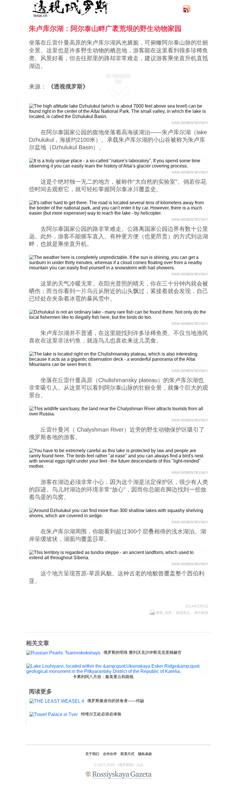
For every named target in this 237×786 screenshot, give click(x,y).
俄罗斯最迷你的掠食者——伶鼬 (115, 700)
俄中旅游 (201, 613)
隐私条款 (145, 754)
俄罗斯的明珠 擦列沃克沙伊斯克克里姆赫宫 (142, 652)
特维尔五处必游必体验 (101, 714)
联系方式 (127, 754)
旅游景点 (183, 613)
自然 (168, 613)
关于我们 (92, 754)
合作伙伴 (110, 754)
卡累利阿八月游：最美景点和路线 (103, 676)
